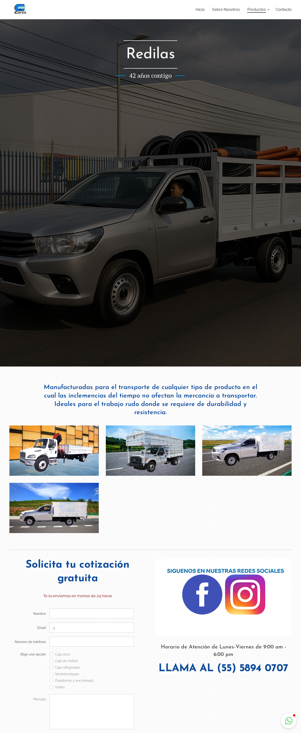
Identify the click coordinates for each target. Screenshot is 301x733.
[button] (288, 720)
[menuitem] (201, 10)
